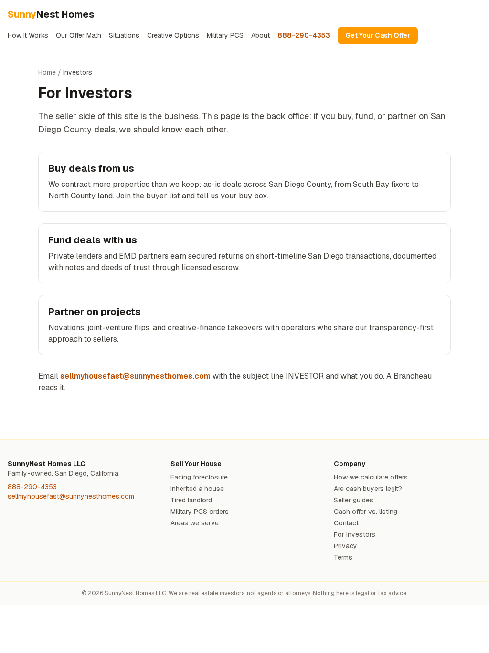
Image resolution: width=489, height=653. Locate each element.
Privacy (345, 546)
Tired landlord (191, 500)
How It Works (28, 35)
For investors (354, 534)
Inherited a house (197, 488)
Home (47, 72)
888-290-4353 (303, 35)
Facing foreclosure (199, 477)
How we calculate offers (371, 477)
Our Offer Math (78, 35)
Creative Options (173, 35)
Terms (343, 557)
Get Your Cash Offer (377, 35)
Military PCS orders (199, 511)
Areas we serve (194, 523)
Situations (124, 35)
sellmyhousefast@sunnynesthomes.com (135, 376)
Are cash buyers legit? (368, 488)
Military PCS (225, 35)
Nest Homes (51, 14)
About (260, 35)
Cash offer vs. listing (365, 511)
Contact (346, 523)
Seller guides (353, 500)
